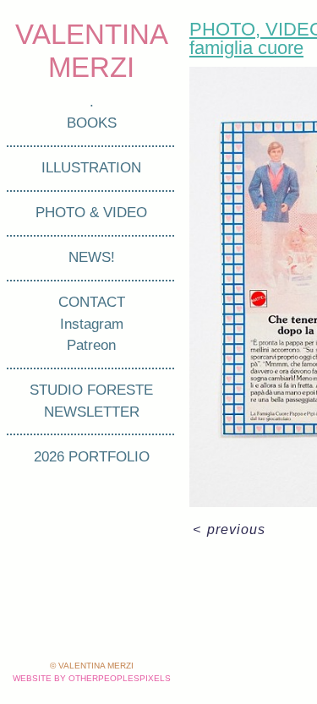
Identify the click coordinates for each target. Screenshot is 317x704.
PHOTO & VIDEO (91, 213)
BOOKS (92, 123)
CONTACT (91, 302)
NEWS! (91, 257)
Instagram (91, 324)
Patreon (91, 345)
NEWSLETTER (91, 412)
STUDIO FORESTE (91, 390)
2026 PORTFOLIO (92, 457)
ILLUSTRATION (91, 168)
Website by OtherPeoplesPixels (92, 678)
